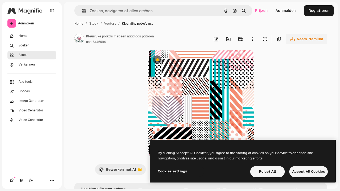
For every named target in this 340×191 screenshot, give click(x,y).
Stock (93, 23)
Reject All (267, 171)
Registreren (318, 10)
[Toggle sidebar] (52, 10)
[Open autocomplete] (82, 11)
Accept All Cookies (308, 171)
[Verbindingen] (11, 180)
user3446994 (96, 42)
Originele (182, 60)
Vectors (110, 23)
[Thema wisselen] (31, 180)
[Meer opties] (252, 39)
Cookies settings (172, 171)
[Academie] (21, 180)
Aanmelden (285, 10)
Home (78, 23)
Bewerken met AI (117, 171)
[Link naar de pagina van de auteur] (79, 39)
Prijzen (261, 10)
